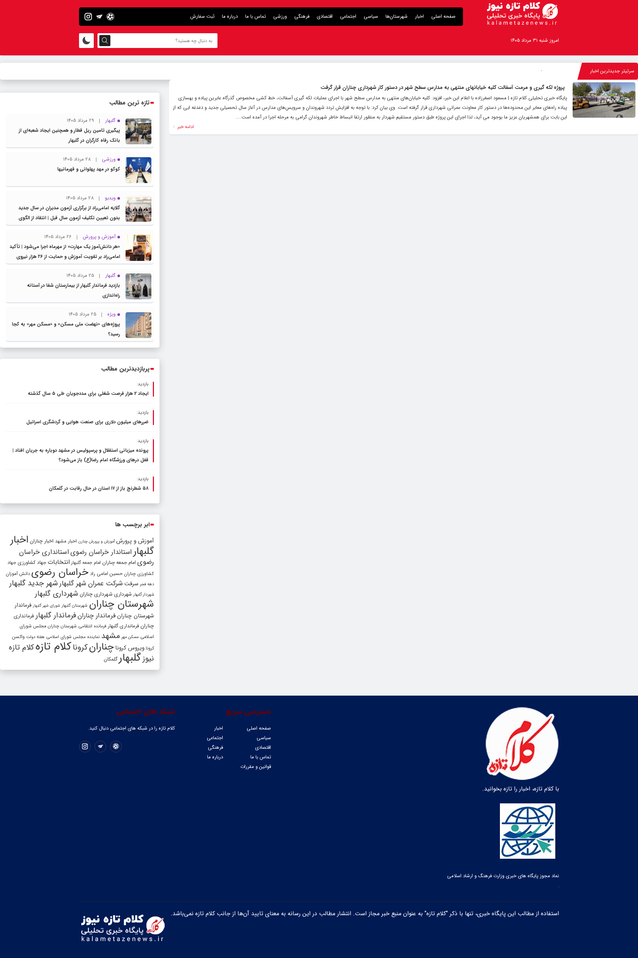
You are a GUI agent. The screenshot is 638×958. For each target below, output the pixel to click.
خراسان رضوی (60, 572)
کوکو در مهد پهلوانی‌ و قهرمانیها (88, 169)
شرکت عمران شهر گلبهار (91, 583)
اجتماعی (348, 16)
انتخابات (59, 562)
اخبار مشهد (66, 541)
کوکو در (535, 71)
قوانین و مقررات (255, 767)
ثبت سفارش (202, 16)
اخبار (419, 16)
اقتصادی (325, 16)
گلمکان (110, 659)
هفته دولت (35, 637)
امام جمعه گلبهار (86, 562)
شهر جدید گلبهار (33, 583)
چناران (101, 647)
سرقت (131, 583)
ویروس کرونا (129, 647)
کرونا (80, 647)
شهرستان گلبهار (75, 605)
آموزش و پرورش (135, 540)
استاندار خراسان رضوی (101, 552)
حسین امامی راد (106, 574)
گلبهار (130, 658)
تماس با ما (255, 16)
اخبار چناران (42, 541)
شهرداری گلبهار (56, 593)
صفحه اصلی (443, 16)
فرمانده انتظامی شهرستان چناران (77, 626)
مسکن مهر (130, 637)
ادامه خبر (185, 126)
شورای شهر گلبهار (46, 606)
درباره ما (230, 16)
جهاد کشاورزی (32, 562)
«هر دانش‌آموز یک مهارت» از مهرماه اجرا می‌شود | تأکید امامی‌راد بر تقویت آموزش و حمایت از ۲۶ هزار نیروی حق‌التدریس (65, 256)
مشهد (110, 636)
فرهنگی (301, 16)
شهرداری (123, 594)
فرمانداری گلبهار (123, 626)
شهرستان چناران (121, 604)
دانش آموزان (18, 574)
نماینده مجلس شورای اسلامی (73, 636)
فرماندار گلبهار (55, 615)
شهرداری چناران (96, 594)
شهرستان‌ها (396, 16)
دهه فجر (147, 584)
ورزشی (280, 16)
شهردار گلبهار (143, 594)
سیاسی (371, 16)
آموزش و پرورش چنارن (96, 541)
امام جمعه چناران (119, 562)
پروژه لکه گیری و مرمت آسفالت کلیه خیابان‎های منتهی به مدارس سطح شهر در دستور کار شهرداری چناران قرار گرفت (442, 87)
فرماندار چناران (97, 616)
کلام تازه (53, 646)
